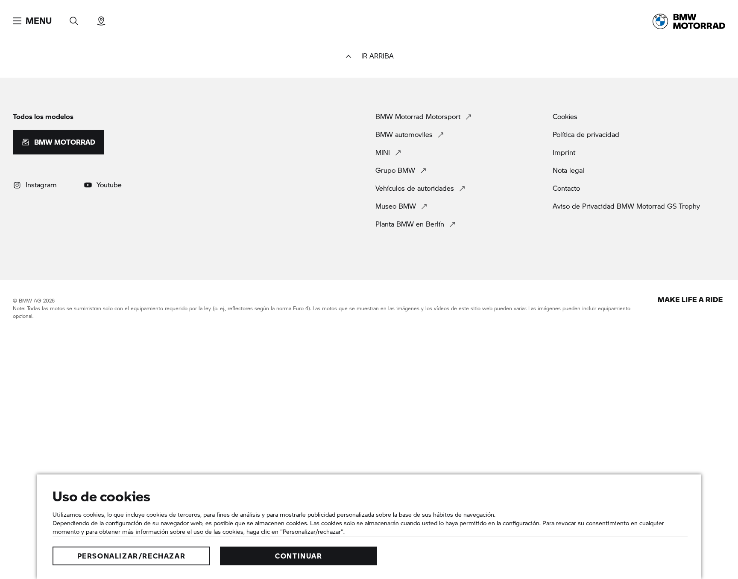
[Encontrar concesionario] (101, 18)
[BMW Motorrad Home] (689, 21)
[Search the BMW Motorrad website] (74, 18)
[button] (32, 21)
